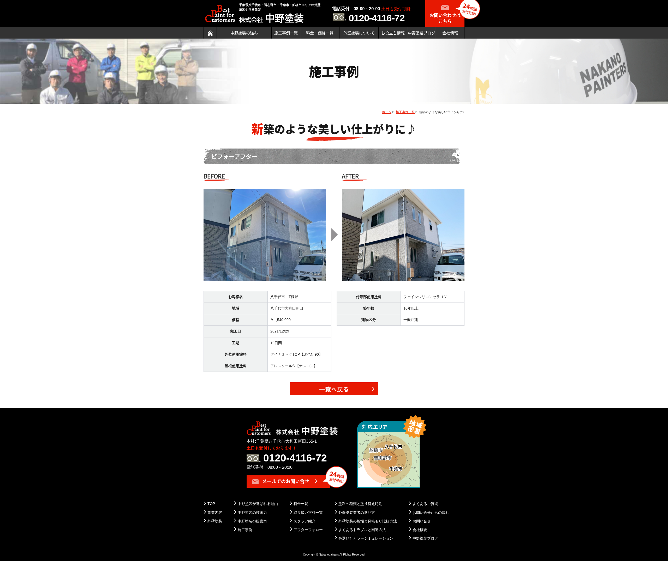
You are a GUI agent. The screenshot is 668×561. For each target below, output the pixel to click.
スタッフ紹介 (304, 521)
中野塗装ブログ (421, 33)
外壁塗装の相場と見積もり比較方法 (367, 521)
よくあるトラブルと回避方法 (362, 530)
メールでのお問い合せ (285, 481)
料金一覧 (301, 504)
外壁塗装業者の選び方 (356, 512)
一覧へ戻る (334, 389)
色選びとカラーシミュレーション (365, 538)
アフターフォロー (308, 530)
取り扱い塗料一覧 (308, 512)
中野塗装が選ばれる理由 (258, 504)
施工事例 (245, 530)
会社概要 (420, 530)
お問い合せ (422, 521)
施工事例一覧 (286, 33)
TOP (211, 504)
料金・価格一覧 (319, 33)
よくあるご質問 (425, 504)
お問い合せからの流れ (431, 512)
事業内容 (214, 512)
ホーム (386, 112)
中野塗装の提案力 (252, 521)
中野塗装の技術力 (252, 512)
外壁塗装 (214, 521)
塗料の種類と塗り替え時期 (360, 504)
